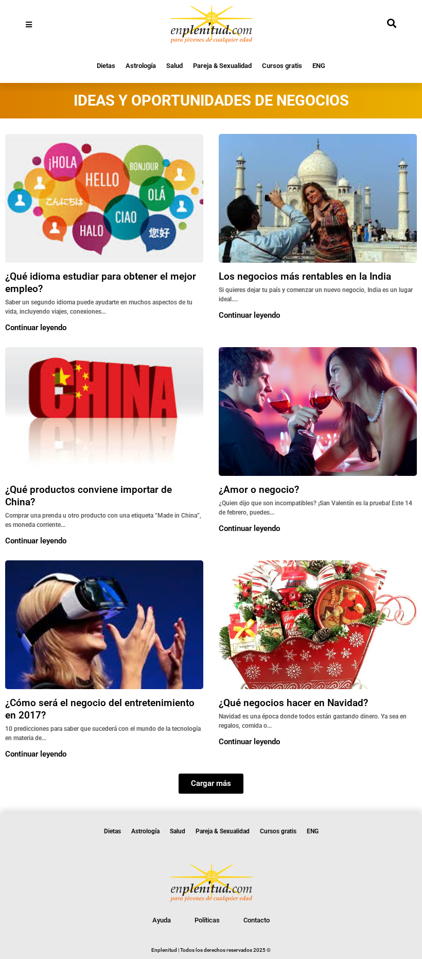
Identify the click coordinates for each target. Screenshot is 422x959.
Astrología (141, 66)
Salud (174, 66)
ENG (318, 66)
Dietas (106, 66)
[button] (211, 784)
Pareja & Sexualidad (222, 66)
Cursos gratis (282, 66)
